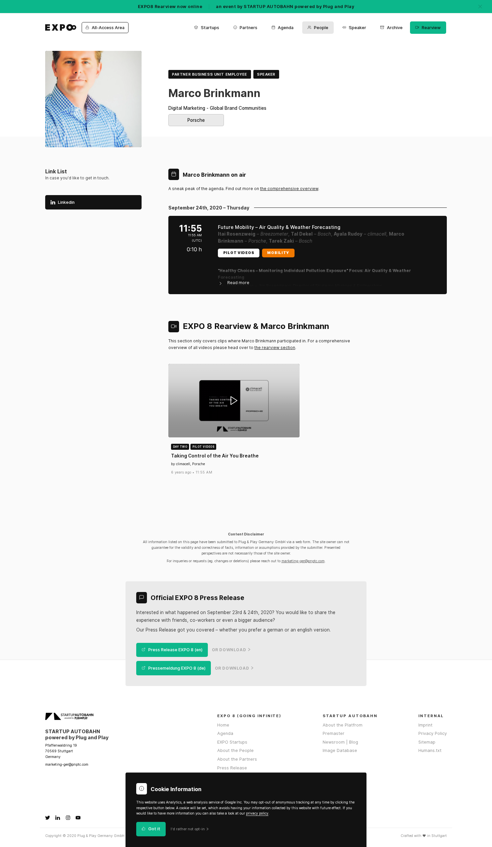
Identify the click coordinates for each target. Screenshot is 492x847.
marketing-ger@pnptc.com (303, 561)
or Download (229, 650)
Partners (248, 27)
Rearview (431, 27)
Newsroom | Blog (340, 742)
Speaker (357, 27)
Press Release (232, 767)
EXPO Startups (232, 742)
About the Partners (237, 759)
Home (223, 725)
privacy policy (257, 813)
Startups (210, 27)
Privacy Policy (432, 733)
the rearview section (274, 347)
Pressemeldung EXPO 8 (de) (177, 668)
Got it (154, 829)
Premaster (333, 733)
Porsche (196, 120)
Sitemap (426, 742)
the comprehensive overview (289, 188)
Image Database (340, 750)
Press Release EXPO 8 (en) (175, 649)
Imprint (425, 725)
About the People (235, 750)
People (321, 27)
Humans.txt (429, 750)
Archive (395, 27)
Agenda (286, 27)
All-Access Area (108, 27)
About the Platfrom (342, 725)
